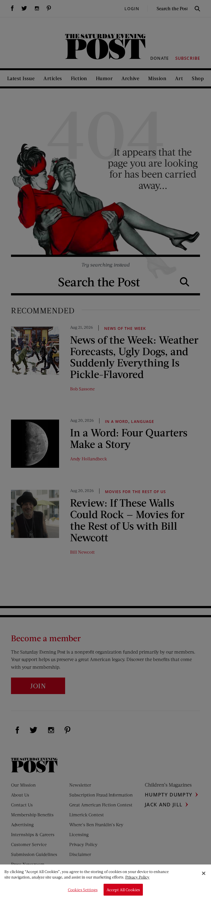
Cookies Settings (83, 889)
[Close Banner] (203, 873)
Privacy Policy (137, 877)
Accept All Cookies (123, 889)
